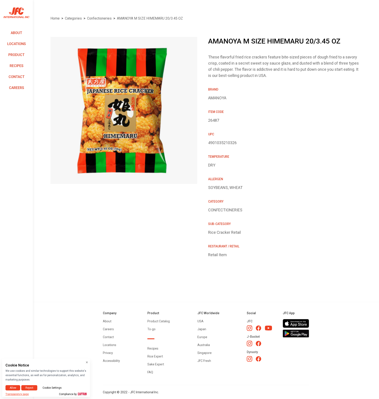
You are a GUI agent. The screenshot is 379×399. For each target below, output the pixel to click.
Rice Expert (155, 356)
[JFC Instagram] (249, 328)
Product (16, 55)
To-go (151, 329)
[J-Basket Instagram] (249, 343)
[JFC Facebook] (258, 328)
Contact (17, 77)
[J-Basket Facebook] (258, 343)
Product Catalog (158, 321)
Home (55, 18)
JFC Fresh (204, 361)
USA (200, 321)
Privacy (108, 353)
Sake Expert (155, 364)
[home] (16, 13)
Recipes (16, 66)
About (16, 33)
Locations (16, 44)
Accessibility (111, 361)
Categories (73, 18)
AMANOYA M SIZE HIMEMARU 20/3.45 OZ (150, 18)
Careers (16, 88)
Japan (201, 329)
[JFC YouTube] (268, 328)
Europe (202, 337)
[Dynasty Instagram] (249, 359)
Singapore (204, 353)
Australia (203, 345)
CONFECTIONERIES (99, 18)
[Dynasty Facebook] (258, 359)
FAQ (150, 372)
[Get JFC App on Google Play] (296, 333)
